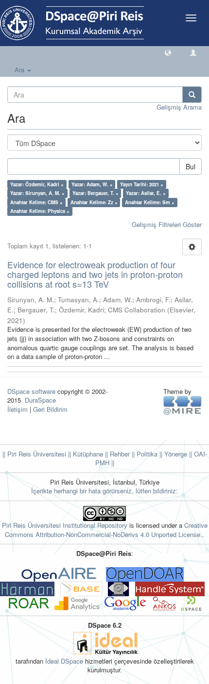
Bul (190, 166)
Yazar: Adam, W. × (92, 184)
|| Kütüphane (84, 453)
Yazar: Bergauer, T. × (95, 193)
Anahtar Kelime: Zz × (94, 202)
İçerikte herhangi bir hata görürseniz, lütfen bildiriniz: (104, 490)
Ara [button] (20, 69)
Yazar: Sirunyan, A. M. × (37, 193)
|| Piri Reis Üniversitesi (34, 453)
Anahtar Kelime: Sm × (149, 202)
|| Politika (143, 453)
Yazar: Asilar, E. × (146, 193)
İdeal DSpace (64, 661)
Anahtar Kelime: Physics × (40, 211)
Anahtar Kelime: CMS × (36, 202)
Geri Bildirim (50, 409)
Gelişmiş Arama (179, 107)
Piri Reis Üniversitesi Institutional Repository (64, 525)
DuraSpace (40, 400)
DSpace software (31, 391)
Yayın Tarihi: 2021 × (141, 184)
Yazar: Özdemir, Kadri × (37, 184)
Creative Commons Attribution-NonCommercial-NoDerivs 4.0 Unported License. (106, 530)
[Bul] (192, 94)
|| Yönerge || (174, 453)
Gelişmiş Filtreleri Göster (167, 224)
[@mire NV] (182, 404)
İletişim (17, 409)
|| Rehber (116, 453)
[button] (167, 52)
